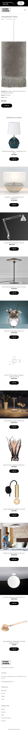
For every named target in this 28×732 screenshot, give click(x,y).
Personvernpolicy (6, 718)
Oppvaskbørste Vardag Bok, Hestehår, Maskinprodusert (14, 642)
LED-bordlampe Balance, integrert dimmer (14, 287)
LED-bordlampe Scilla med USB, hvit (14, 421)
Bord (24, 91)
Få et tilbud (20, 3)
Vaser (2, 699)
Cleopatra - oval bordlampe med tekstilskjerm (14, 197)
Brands (20, 91)
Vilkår (2, 715)
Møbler (10, 91)
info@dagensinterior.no (7, 681)
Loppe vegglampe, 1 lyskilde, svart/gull (14, 509)
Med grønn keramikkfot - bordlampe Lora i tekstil (14, 152)
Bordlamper (10, 93)
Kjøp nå (6, 105)
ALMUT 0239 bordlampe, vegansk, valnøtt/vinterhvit (14, 376)
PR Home (3, 93)
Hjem (2, 19)
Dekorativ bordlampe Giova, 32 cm (14, 331)
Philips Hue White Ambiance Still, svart (14, 553)
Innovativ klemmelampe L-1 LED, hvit (14, 243)
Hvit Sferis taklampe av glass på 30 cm (14, 597)
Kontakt (3, 712)
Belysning (15, 91)
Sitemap (3, 720)
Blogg (3, 709)
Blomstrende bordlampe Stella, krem (14, 465)
